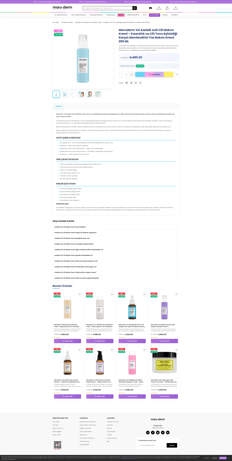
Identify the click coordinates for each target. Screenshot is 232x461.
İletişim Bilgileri (57, 431)
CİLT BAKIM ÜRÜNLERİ (60, 15)
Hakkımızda (83, 435)
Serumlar (110, 425)
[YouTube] (158, 432)
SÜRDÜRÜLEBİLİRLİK (133, 15)
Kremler (109, 428)
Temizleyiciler (111, 431)
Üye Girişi (55, 425)
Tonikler (109, 435)
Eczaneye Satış (84, 441)
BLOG (144, 15)
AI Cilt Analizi (154, 15)
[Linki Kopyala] (140, 83)
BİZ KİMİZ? (174, 15)
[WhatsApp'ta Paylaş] (136, 83)
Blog (108, 441)
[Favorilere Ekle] (176, 74)
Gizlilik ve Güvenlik (85, 428)
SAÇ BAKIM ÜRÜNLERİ (96, 15)
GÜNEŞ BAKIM (111, 15)
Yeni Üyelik (56, 422)
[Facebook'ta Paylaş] (127, 83)
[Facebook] (153, 432)
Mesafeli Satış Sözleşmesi (88, 422)
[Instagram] (148, 432)
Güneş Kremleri (112, 438)
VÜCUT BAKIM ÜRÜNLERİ (78, 15)
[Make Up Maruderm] (151, 8)
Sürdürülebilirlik (84, 445)
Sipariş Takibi (57, 435)
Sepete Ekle (69, 341)
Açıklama (58, 106)
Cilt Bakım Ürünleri (67, 22)
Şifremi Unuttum (58, 428)
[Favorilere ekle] (79, 294)
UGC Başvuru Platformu (87, 438)
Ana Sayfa (56, 22)
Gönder (171, 445)
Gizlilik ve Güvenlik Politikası (128, 458)
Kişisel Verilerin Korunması (88, 425)
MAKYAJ (121, 15)
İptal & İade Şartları (86, 431)
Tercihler (214, 458)
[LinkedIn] (168, 432)
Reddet (207, 458)
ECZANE (165, 15)
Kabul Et (222, 458)
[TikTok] (163, 432)
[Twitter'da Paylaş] (131, 83)
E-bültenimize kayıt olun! (147, 440)
